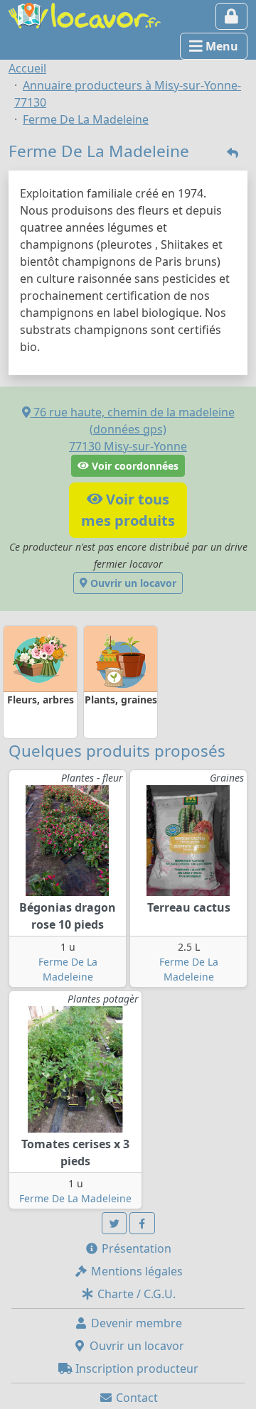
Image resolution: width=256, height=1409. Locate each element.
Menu (220, 46)
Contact (135, 1397)
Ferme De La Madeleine (75, 1198)
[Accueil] (85, 14)
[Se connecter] (231, 16)
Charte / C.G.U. (135, 1294)
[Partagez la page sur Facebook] (142, 1223)
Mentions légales (135, 1271)
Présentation (135, 1248)
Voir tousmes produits (128, 510)
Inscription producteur (135, 1368)
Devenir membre (135, 1323)
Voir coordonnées (133, 466)
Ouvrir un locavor (131, 583)
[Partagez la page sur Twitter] (114, 1223)
